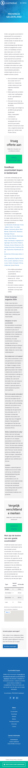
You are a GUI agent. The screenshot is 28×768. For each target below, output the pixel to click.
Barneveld (9, 225)
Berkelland (11, 258)
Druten (6, 238)
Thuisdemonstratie (14, 721)
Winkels (14, 716)
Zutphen (17, 258)
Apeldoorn (16, 261)
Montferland (17, 249)
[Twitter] (13, 697)
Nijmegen (7, 234)
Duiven (12, 245)
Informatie (14, 724)
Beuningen (20, 236)
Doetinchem (10, 249)
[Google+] (17, 697)
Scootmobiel (7, 693)
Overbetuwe (11, 240)
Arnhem (15, 243)
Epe (12, 265)
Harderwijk (16, 225)
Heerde (17, 265)
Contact (14, 726)
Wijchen (14, 236)
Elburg (21, 263)
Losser (6, 263)
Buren (17, 229)
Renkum (20, 243)
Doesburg (18, 247)
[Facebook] (10, 697)
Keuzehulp (14, 714)
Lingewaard (18, 240)
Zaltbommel (12, 231)
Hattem (10, 263)
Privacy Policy (13, 759)
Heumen (9, 236)
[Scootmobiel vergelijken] (9, 3)
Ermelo (22, 225)
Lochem (10, 261)
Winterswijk (14, 254)
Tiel (15, 227)
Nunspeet (16, 263)
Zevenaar (6, 245)
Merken (14, 719)
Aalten (20, 254)
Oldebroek (7, 265)
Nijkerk (7, 227)
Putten (11, 227)
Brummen (12, 247)
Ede (12, 243)
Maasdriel (19, 231)
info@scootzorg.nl (15, 743)
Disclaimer (20, 759)
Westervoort (17, 245)
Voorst (21, 261)
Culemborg (12, 229)
